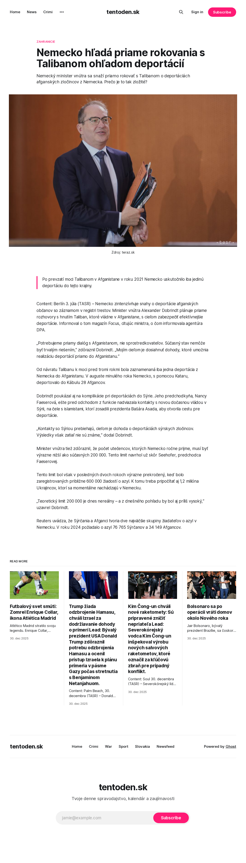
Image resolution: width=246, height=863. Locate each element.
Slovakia (142, 746)
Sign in (197, 12)
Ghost (231, 746)
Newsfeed (165, 746)
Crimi (48, 12)
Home (15, 12)
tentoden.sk (123, 11)
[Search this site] (181, 12)
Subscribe (222, 12)
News (32, 12)
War (108, 746)
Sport (123, 746)
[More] (62, 12)
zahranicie (46, 41)
